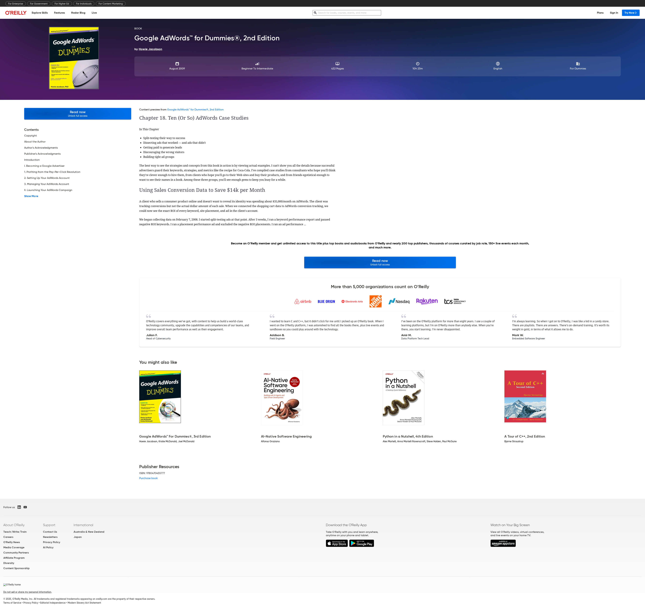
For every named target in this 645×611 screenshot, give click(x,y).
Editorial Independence (53, 602)
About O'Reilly (14, 525)
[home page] (16, 12)
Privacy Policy (51, 542)
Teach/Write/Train (15, 532)
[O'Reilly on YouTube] (25, 507)
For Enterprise (15, 3)
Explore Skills (40, 12)
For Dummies (578, 68)
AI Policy (48, 547)
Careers (8, 537)
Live (94, 12)
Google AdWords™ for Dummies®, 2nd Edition (195, 109)
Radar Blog (78, 12)
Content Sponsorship (16, 568)
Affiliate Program (14, 558)
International (83, 525)
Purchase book (148, 478)
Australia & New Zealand (89, 532)
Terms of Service (12, 602)
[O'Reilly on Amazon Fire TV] (503, 546)
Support (49, 525)
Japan (78, 537)
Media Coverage (13, 547)
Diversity (8, 563)
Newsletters (50, 537)
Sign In (614, 12)
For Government (39, 3)
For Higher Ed (62, 3)
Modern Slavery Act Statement (84, 602)
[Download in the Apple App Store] (337, 546)
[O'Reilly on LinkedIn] (19, 507)
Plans (600, 12)
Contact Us (50, 532)
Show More (31, 196)
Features (59, 12)
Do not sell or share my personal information (27, 592)
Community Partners (16, 552)
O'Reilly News (11, 542)
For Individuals (84, 3)
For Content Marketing (111, 3)
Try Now (629, 12)
